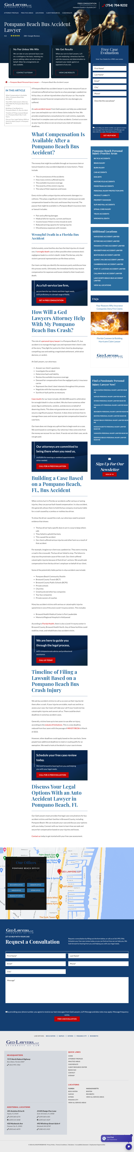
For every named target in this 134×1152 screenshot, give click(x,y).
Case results (37, 399)
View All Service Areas (77, 1102)
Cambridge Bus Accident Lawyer (108, 264)
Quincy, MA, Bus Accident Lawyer (109, 260)
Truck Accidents (101, 214)
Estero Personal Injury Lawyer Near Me (110, 401)
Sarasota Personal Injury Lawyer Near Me (111, 433)
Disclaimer (71, 1144)
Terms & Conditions (61, 1144)
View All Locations (102, 285)
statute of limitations (53, 725)
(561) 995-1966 (14, 1065)
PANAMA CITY (82, 1036)
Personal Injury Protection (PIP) (109, 191)
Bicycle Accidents (102, 158)
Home (70, 1056)
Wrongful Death (101, 218)
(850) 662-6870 (14, 1129)
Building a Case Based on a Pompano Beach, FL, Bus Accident (17, 109)
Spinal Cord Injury (102, 209)
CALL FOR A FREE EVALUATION (52, 466)
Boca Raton (73, 1091)
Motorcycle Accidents (104, 181)
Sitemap (71, 1075)
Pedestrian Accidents (104, 186)
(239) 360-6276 (14, 1117)
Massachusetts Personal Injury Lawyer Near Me (110, 428)
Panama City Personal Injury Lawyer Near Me (111, 406)
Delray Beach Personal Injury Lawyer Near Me (111, 421)
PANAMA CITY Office (16, 896)
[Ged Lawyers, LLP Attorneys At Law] (18, 5)
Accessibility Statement (81, 1144)
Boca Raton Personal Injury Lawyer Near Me (110, 391)
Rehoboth (94, 1036)
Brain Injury (99, 163)
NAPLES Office (16, 890)
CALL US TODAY (46, 660)
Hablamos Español (79, 7)
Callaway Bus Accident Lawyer (108, 273)
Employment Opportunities (97, 1144)
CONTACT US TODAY (25, 73)
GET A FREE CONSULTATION (51, 300)
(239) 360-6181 (44, 1117)
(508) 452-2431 (44, 1129)
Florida (71, 1088)
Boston (89, 1091)
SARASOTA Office (35, 885)
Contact (78, 13)
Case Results (67, 13)
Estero (71, 1097)
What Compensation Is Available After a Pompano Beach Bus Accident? (16, 97)
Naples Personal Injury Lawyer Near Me (110, 396)
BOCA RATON (50, 1036)
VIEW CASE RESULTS (67, 73)
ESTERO (70, 1036)
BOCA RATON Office (16, 885)
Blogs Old (72, 1070)
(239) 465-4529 (44, 1120)
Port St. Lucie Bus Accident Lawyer (109, 269)
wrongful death (43, 251)
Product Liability (102, 195)
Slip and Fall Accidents (104, 205)
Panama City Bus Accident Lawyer (109, 246)
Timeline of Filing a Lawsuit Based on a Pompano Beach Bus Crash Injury (17, 115)
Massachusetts (92, 1088)
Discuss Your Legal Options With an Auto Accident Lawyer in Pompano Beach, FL (17, 121)
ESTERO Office (35, 890)
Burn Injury (99, 168)
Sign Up (108, 474)
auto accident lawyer (42, 109)
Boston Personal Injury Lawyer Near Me (110, 416)
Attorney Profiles (11, 13)
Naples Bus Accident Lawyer (106, 237)
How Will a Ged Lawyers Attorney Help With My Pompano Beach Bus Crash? (17, 103)
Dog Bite (98, 177)
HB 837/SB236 (73, 728)
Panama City (73, 1100)
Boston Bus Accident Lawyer (107, 255)
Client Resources (53, 13)
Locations (40, 13)
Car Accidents (100, 172)
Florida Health (48, 623)
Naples (61, 1036)
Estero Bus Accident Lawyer (106, 241)
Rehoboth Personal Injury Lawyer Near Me (111, 412)
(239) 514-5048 (14, 1120)
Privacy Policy (51, 1144)
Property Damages (102, 200)
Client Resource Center (77, 1067)
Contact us (36, 836)
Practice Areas (27, 13)
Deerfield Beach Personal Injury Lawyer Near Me (110, 439)
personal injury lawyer (51, 341)
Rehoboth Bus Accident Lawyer (108, 250)
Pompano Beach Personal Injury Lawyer (24, 82)
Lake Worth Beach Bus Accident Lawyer (108, 279)
